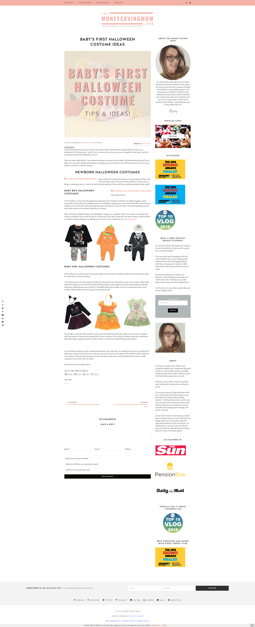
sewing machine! (130, 219)
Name (67, 449)
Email (97, 449)
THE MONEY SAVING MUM (130, 611)
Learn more (155, 625)
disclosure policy (89, 142)
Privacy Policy (129, 621)
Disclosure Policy (113, 621)
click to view (145, 143)
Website (128, 449)
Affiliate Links (69, 147)
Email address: (173, 299)
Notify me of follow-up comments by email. (82, 464)
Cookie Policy (143, 621)
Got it (164, 625)
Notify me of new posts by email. (78, 470)
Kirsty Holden (137, 616)
